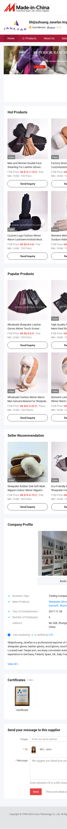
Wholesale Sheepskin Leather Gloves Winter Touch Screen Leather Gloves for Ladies (24, 328)
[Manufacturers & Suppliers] (27, 7)
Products (31, 38)
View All (12, 664)
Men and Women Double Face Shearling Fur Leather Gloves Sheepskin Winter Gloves (24, 167)
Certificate (22, 710)
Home (10, 38)
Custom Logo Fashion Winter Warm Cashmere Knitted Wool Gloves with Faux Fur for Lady (24, 239)
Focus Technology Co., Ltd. (47, 814)
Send (36, 791)
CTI (51, 634)
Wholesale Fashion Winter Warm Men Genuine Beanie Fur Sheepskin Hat (27, 401)
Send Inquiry (27, 183)
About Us (49, 38)
